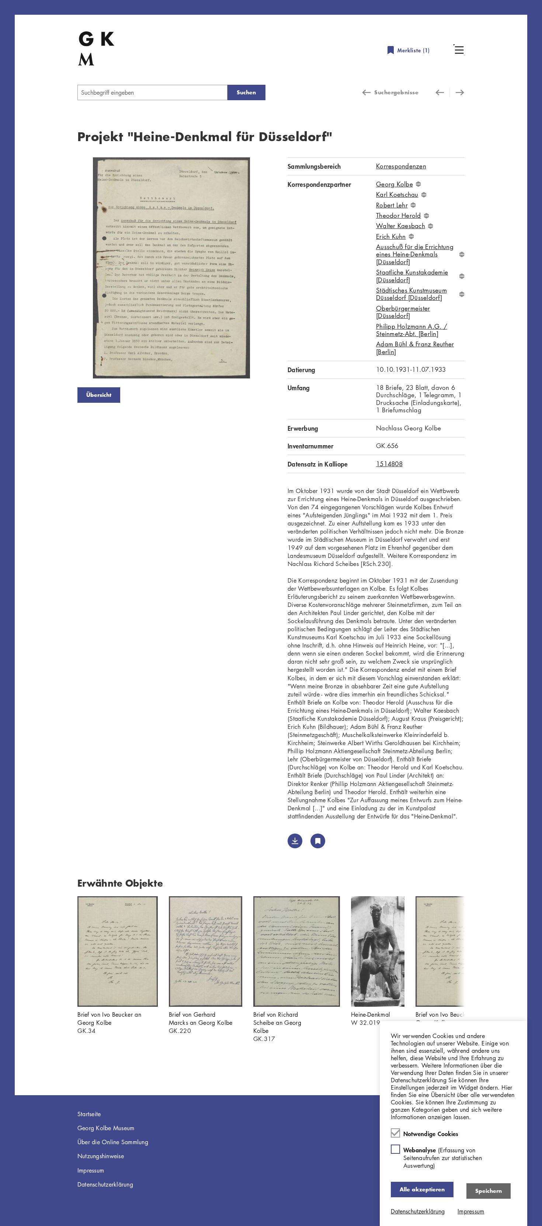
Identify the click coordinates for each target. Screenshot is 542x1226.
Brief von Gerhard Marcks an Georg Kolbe (201, 1018)
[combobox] (152, 92)
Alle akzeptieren (422, 1189)
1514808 (389, 464)
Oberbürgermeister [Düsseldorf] (403, 312)
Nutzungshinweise (100, 1156)
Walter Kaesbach (400, 226)
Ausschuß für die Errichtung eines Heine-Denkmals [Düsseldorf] (415, 254)
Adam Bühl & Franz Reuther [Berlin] (415, 348)
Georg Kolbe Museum (106, 1128)
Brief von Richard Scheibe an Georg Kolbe (277, 1022)
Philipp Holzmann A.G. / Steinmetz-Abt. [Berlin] (411, 330)
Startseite (89, 1114)
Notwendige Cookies (431, 1133)
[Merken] (317, 841)
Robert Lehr (392, 205)
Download (295, 841)
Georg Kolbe (394, 184)
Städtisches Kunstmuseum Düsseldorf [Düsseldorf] (411, 294)
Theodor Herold (398, 215)
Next (276, 269)
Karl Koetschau (397, 194)
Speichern (488, 1191)
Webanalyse (442, 1157)
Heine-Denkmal (370, 1014)
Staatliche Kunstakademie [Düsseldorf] (412, 276)
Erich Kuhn (391, 236)
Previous (66, 269)
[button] (459, 49)
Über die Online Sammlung (112, 1142)
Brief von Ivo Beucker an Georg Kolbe (109, 1018)
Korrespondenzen (401, 166)
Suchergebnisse (396, 92)
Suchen (246, 92)
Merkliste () (413, 50)
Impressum (90, 1170)
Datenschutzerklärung (105, 1184)
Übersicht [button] (98, 395)
